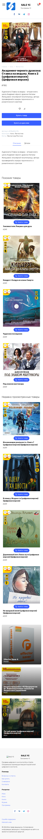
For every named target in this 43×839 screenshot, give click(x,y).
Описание (17, 143)
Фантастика (20, 67)
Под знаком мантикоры (13, 384)
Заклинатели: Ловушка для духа (17, 226)
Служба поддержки (9, 819)
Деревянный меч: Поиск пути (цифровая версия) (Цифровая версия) (21, 556)
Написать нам (7, 822)
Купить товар (21, 115)
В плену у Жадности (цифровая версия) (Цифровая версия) (20, 499)
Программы (6, 805)
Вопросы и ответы (9, 776)
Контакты (5, 784)
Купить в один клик (21, 123)
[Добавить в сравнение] (24, 109)
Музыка (4, 802)
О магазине (6, 781)
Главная (4, 67)
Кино (11, 67)
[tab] (17, 143)
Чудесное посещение (12, 334)
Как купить (5, 779)
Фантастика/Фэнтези (15, 136)
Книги (4, 799)
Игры (3, 794)
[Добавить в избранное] (20, 109)
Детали (27, 143)
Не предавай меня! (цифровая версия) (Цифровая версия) (20, 612)
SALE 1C (26, 5)
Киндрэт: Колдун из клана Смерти (18, 280)
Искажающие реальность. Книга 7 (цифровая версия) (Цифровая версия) (20, 443)
